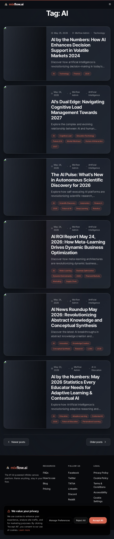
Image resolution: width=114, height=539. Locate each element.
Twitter (72, 478)
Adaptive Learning (80, 416)
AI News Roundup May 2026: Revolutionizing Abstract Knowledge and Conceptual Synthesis (76, 317)
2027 (55, 146)
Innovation (64, 343)
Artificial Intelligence (94, 93)
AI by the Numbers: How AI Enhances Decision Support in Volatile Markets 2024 (78, 47)
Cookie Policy (101, 478)
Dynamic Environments (62, 276)
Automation (84, 203)
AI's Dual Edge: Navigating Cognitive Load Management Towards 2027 (77, 109)
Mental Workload (73, 141)
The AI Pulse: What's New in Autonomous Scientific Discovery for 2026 (77, 180)
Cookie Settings (98, 499)
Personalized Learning (91, 421)
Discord (72, 494)
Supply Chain (71, 281)
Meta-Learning (65, 271)
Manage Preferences (59, 520)
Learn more (24, 530)
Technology (99, 33)
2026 (55, 208)
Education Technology (85, 136)
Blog (45, 483)
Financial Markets (93, 276)
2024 (87, 74)
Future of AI (57, 141)
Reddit (71, 499)
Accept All (98, 520)
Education (63, 416)
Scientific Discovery (67, 203)
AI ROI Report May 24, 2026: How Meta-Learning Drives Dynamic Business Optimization (78, 244)
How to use (49, 478)
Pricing (46, 488)
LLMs (90, 349)
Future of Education (70, 421)
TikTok (71, 483)
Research (98, 203)
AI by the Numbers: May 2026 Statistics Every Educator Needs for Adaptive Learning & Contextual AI (75, 387)
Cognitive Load (65, 136)
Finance (77, 74)
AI (53, 74)
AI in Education (96, 368)
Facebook (73, 472)
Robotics (96, 208)
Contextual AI (97, 416)
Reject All (80, 520)
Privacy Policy (101, 472)
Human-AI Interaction (94, 141)
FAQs (45, 472)
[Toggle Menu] (110, 4)
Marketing (57, 281)
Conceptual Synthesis (61, 349)
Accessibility (100, 492)
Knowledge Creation (81, 343)
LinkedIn (72, 488)
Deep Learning (82, 208)
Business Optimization (85, 271)
